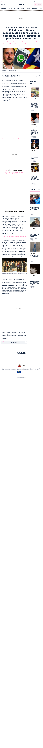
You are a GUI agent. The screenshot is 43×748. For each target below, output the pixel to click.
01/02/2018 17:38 (5, 76)
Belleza (10, 8)
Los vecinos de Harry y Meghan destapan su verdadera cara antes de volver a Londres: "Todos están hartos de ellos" (34, 130)
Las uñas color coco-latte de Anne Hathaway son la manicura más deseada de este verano (35, 155)
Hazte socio (39, 4)
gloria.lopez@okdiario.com (15, 75)
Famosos (23, 8)
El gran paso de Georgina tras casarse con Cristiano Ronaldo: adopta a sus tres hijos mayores (35, 179)
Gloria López (5, 75)
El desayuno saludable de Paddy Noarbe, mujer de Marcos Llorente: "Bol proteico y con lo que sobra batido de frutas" (34, 104)
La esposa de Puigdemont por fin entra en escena (22, 46)
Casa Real (16, 8)
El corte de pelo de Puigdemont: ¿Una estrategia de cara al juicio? (22, 41)
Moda (28, 8)
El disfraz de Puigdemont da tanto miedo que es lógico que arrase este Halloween (22, 43)
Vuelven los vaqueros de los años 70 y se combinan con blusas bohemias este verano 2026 (34, 258)
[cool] (21, 4)
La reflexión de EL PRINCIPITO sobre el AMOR (15, 1)
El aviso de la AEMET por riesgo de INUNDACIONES (33, 1)
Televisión (34, 8)
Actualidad (3, 8)
